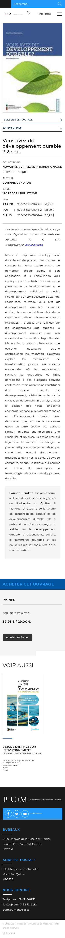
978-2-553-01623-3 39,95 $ (35, 204)
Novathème (12, 166)
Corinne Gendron (17, 182)
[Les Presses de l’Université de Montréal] (13, 13)
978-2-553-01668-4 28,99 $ (35, 215)
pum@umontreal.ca (16, 909)
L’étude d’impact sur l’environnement (22, 750)
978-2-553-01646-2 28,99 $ (35, 209)
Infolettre (44, 13)
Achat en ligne (12, 128)
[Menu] (59, 14)
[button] (29, 12)
